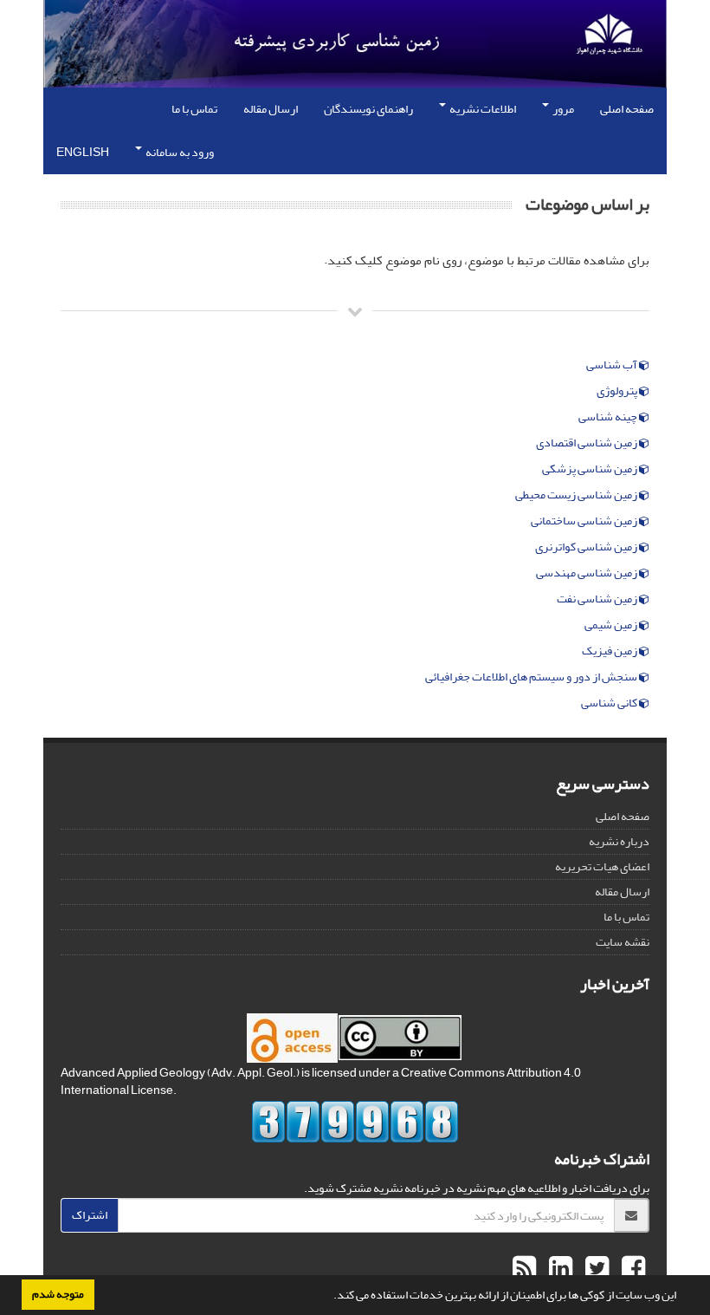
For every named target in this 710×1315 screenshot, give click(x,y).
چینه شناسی (608, 417)
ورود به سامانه (179, 152)
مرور (562, 108)
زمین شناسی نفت (598, 599)
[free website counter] (355, 1121)
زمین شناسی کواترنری (587, 547)
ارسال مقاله (270, 108)
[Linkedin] (558, 1269)
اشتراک (89, 1215)
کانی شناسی (610, 703)
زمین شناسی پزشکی (590, 469)
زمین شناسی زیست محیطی (577, 495)
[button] (329, 1296)
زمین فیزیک (610, 651)
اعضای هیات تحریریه (602, 866)
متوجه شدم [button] (58, 1294)
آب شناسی (612, 365)
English (82, 152)
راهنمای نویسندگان (368, 108)
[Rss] (524, 1269)
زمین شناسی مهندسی (587, 573)
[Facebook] (631, 1269)
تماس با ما (194, 108)
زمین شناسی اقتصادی (587, 443)
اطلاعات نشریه (482, 108)
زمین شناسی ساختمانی (585, 521)
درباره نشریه (619, 841)
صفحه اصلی (627, 108)
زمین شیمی (611, 625)
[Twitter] (595, 1269)
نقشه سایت (622, 942)
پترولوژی (618, 391)
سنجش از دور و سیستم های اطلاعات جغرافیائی (532, 677)
